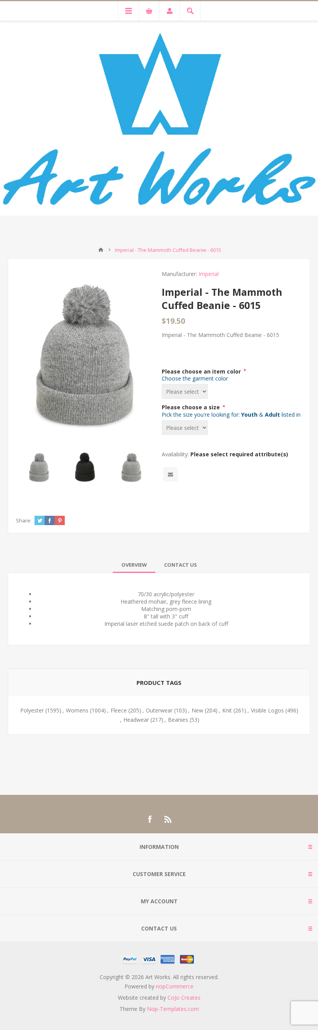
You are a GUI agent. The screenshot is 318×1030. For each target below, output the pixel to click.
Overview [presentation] (134, 564)
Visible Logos (267, 710)
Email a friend (170, 474)
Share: (23, 520)
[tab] (134, 565)
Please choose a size (191, 407)
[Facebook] (149, 819)
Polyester (32, 710)
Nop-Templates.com (173, 1009)
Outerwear (159, 710)
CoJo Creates (184, 997)
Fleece (119, 710)
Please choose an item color (202, 371)
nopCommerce (175, 986)
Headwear (136, 719)
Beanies (178, 719)
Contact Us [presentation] (180, 564)
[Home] (101, 250)
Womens (77, 710)
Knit (227, 710)
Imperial (209, 274)
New (197, 710)
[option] (39, 467)
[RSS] (168, 819)
